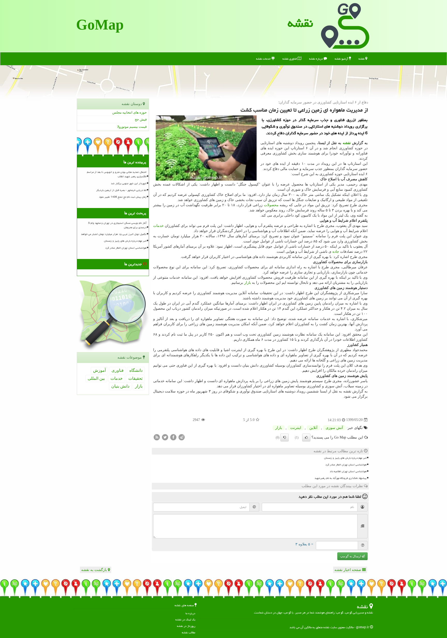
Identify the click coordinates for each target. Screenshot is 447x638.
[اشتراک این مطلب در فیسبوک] (173, 437)
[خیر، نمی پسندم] (284, 437)
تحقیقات (135, 378)
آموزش (99, 370)
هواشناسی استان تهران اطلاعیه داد (348, 471)
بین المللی (96, 378)
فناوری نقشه (289, 58)
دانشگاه (136, 370)
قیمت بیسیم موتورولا (132, 127)
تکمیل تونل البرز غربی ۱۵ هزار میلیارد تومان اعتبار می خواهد (113, 234)
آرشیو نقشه (342, 58)
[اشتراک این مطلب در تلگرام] (181, 437)
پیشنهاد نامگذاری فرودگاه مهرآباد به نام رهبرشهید (341, 478)
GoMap (100, 26)
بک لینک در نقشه (185, 619)
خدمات (158, 226)
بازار (247, 283)
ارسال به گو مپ (351, 556)
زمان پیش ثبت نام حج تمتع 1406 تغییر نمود (122, 196)
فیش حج (141, 119)
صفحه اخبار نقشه (348, 570)
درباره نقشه (316, 58)
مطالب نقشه (188, 632)
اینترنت (295, 428)
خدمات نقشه (263, 58)
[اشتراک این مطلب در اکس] (165, 437)
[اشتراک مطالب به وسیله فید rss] (156, 437)
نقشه (300, 23)
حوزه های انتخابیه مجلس (129, 112)
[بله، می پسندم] (306, 437)
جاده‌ (335, 252)
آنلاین (313, 428)
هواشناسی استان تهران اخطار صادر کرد (346, 464)
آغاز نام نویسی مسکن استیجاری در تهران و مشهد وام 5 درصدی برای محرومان (117, 225)
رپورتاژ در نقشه (186, 626)
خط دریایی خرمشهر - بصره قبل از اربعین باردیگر (121, 190)
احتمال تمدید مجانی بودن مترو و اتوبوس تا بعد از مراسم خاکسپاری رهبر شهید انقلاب (116, 174)
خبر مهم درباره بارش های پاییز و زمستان (345, 458)
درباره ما (190, 613)
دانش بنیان (120, 386)
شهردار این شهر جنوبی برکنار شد (128, 183)
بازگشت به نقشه (94, 570)
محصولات (271, 205)
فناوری (117, 370)
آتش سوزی (334, 428)
